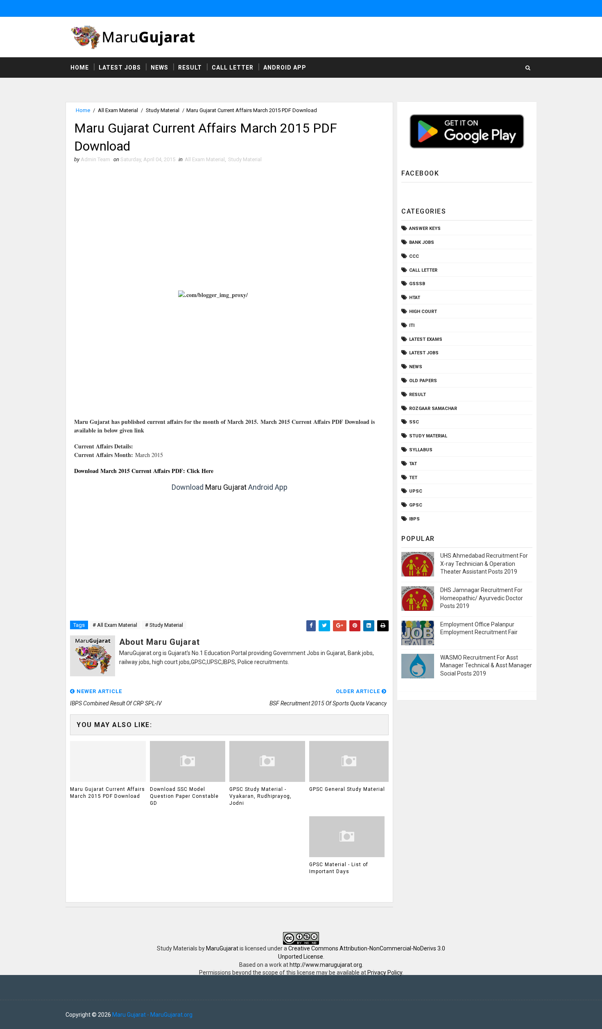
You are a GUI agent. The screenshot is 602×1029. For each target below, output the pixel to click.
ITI (411, 325)
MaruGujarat (222, 948)
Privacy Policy (384, 972)
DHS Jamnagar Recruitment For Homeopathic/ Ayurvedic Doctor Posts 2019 (481, 598)
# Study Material (164, 625)
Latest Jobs (120, 67)
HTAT (414, 297)
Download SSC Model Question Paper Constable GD (184, 796)
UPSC (415, 491)
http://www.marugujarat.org (326, 964)
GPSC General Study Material (347, 789)
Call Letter (232, 67)
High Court (423, 311)
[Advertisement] (229, 229)
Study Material (162, 110)
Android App (284, 67)
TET (413, 477)
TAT (413, 463)
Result (190, 67)
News (159, 67)
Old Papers (423, 380)
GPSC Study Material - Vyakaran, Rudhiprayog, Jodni (260, 796)
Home (79, 67)
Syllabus (420, 450)
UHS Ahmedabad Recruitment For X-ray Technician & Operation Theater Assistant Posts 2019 (484, 563)
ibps (414, 519)
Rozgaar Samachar (433, 408)
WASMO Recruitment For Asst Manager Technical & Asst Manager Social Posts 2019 (486, 665)
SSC (414, 422)
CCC (414, 256)
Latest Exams (425, 339)
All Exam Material (118, 110)
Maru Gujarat (226, 487)
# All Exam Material (115, 625)
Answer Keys (425, 228)
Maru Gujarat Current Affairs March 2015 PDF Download (107, 792)
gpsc (415, 505)
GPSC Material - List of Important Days (338, 868)
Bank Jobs (421, 242)
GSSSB (417, 283)
